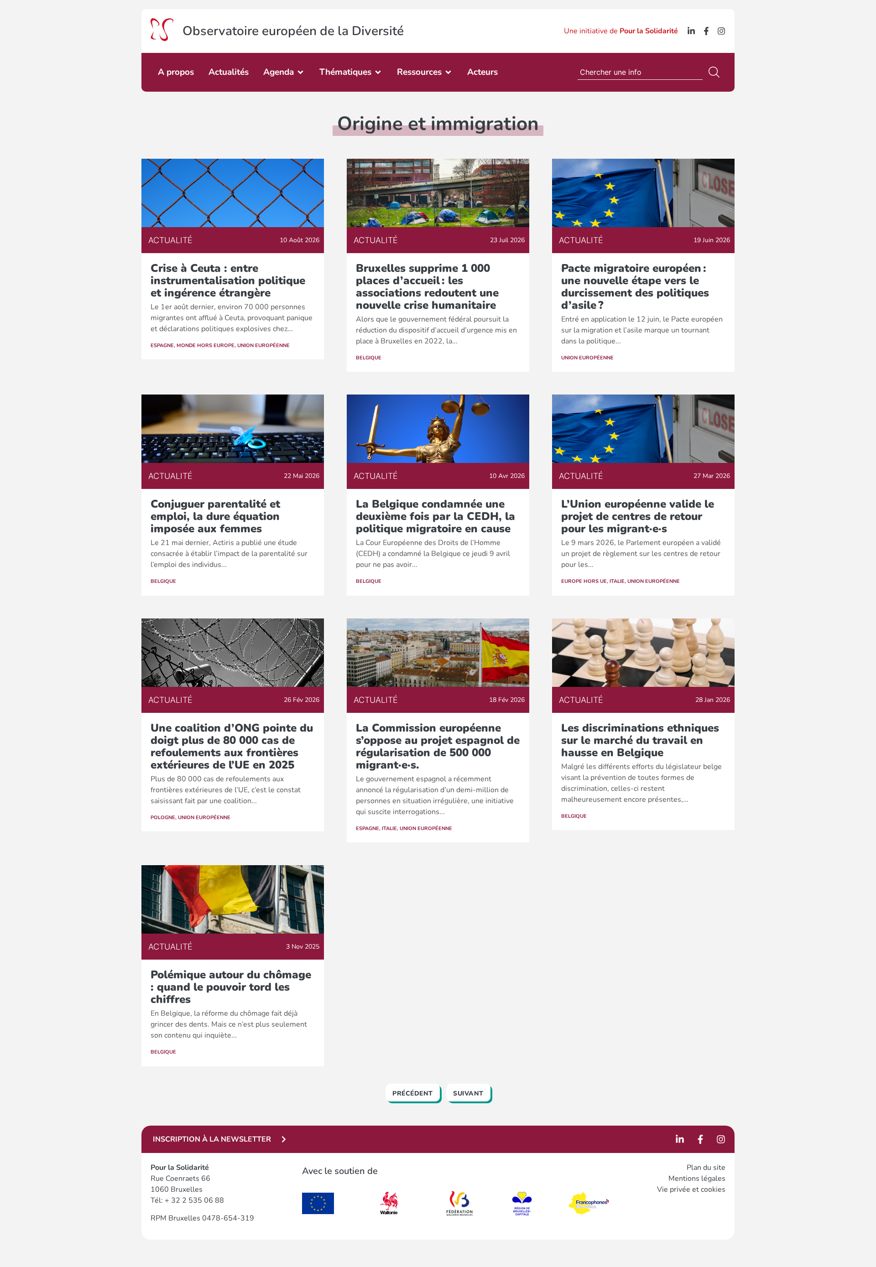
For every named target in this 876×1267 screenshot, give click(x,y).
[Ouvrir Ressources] (448, 72)
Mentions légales (696, 1179)
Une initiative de (621, 31)
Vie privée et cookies (691, 1189)
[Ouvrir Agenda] (300, 72)
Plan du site (706, 1168)
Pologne (163, 817)
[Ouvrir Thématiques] (378, 72)
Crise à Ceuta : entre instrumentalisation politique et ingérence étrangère (228, 280)
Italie (617, 581)
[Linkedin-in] (691, 31)
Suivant (468, 1093)
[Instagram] (721, 31)
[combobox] (640, 72)
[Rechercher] (715, 72)
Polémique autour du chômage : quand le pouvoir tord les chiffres (231, 987)
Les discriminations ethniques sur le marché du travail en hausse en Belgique (640, 740)
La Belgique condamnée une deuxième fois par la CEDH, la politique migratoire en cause (435, 516)
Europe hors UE (584, 581)
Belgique (368, 357)
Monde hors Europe (206, 345)
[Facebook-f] (706, 31)
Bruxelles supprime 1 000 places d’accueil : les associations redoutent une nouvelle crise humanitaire (427, 286)
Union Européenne (263, 345)
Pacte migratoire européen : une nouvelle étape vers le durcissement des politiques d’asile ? (635, 286)
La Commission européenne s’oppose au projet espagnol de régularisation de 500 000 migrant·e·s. (438, 746)
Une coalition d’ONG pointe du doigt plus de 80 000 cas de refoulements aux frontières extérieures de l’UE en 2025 (232, 746)
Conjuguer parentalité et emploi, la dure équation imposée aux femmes (215, 516)
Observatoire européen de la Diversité (293, 31)
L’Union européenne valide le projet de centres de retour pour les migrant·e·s (637, 516)
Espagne (162, 345)
